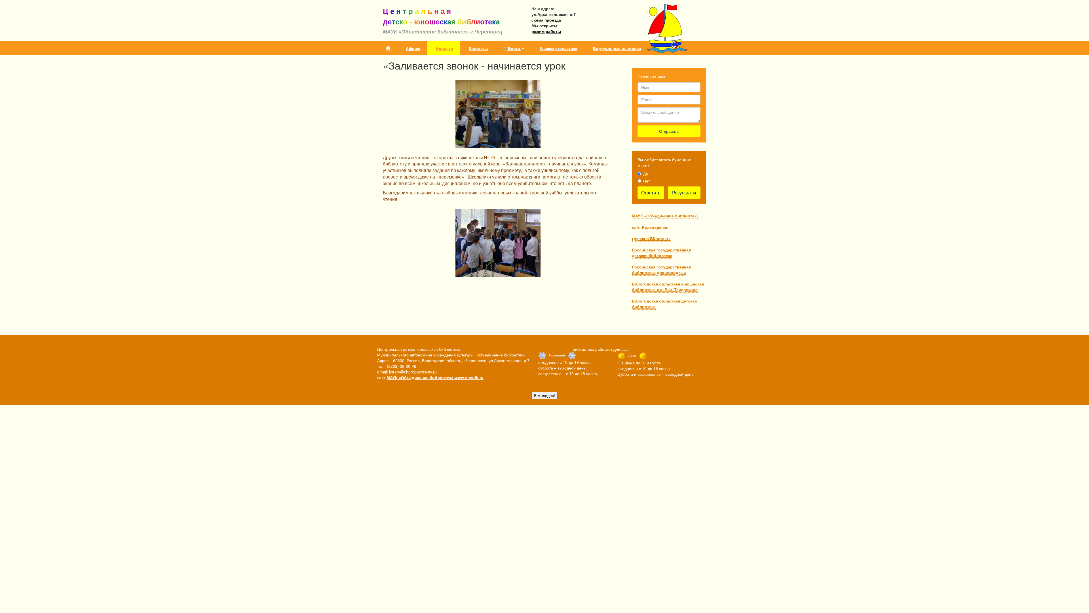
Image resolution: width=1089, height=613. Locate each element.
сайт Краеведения (650, 227)
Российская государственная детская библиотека (661, 252)
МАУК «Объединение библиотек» (665, 216)
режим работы (546, 31)
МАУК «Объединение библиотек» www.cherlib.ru (435, 377)
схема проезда (546, 20)
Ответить (650, 192)
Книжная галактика (558, 48)
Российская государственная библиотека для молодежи (661, 269)
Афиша (413, 48)
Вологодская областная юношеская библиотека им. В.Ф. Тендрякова (668, 286)
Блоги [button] (514, 48)
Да (645, 174)
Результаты (684, 192)
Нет (646, 181)
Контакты (478, 48)
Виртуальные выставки (617, 48)
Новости (444, 48)
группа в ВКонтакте (651, 238)
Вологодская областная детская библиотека (664, 303)
